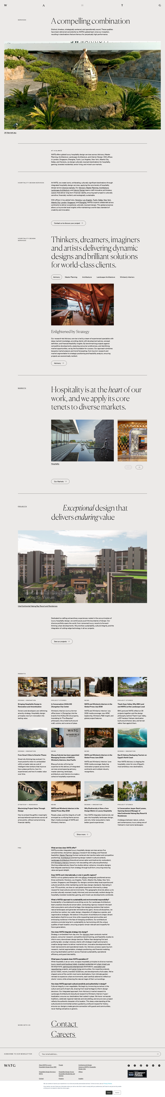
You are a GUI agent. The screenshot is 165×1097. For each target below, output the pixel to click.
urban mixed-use (103, 964)
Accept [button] (109, 1092)
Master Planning (92, 188)
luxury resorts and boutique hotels (64, 964)
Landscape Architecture (60, 190)
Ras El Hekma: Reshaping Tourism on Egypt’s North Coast (132, 756)
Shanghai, (83, 202)
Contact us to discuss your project (67, 223)
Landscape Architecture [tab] (106, 277)
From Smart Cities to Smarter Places (32, 755)
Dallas (100, 200)
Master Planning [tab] (71, 277)
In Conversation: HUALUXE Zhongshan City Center (61, 705)
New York (107, 200)
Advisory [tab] (56, 277)
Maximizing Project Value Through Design (31, 809)
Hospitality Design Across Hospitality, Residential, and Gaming (67, 1074)
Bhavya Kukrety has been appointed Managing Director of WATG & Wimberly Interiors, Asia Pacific (65, 757)
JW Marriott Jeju (10, 133)
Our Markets (59, 481)
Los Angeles (87, 200)
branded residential (85, 964)
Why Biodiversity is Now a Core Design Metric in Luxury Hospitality (98, 809)
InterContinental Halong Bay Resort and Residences (37, 606)
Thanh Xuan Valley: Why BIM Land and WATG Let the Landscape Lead (131, 705)
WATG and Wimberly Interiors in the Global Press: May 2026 (65, 809)
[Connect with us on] (128, 1065)
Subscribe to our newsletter (18, 1054)
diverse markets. (68, 188)
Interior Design (79, 190)
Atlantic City (55, 202)
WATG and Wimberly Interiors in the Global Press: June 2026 (98, 756)
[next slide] (139, 467)
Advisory (82, 188)
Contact (64, 1023)
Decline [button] (117, 1092)
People (61, 1065)
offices (84, 877)
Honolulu (78, 200)
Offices (80, 1072)
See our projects (60, 641)
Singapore (71, 202)
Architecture (104, 188)
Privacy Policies (108, 1083)
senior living (76, 969)
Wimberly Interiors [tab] (127, 277)
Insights (80, 1078)
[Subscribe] (158, 1054)
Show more (81, 834)
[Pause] (82, 566)
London (64, 202)
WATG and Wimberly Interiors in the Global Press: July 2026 (98, 705)
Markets (22, 388)
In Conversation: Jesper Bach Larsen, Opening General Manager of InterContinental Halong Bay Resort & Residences (132, 812)
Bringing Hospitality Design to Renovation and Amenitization (29, 705)
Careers (63, 1034)
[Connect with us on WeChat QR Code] (147, 1065)
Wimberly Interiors (61, 863)
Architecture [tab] (87, 277)
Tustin (95, 200)
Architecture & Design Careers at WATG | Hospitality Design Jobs (87, 1067)
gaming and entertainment (73, 967)
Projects (22, 506)
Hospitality (55, 464)
